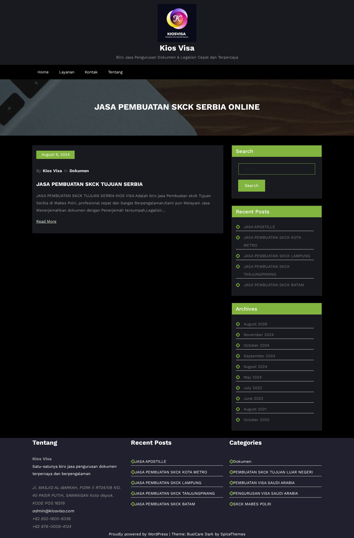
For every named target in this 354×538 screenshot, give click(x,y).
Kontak (91, 72)
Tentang (115, 72)
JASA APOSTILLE (259, 235)
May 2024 (253, 385)
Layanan (66, 72)
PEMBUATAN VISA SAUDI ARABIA (264, 516)
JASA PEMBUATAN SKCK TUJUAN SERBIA (89, 192)
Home (43, 72)
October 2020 (256, 428)
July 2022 (253, 396)
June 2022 (253, 406)
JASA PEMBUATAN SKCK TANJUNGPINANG (175, 527)
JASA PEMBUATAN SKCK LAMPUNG (277, 264)
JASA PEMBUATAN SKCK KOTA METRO (171, 506)
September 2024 (259, 364)
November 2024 (259, 343)
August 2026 (255, 332)
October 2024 (256, 353)
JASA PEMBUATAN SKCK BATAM (274, 293)
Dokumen (79, 179)
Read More (48, 229)
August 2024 (255, 375)
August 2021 (255, 417)
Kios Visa (177, 47)
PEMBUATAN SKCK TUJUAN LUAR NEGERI (273, 506)
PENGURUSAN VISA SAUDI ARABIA (265, 527)
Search (252, 193)
